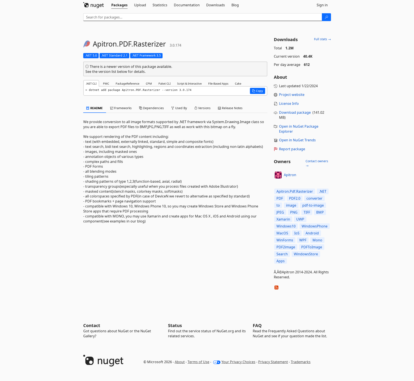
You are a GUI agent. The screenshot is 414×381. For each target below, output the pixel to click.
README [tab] (96, 108)
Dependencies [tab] (153, 108)
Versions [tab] (204, 108)
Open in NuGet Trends (297, 140)
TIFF (307, 212)
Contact (91, 325)
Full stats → (322, 39)
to (278, 205)
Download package (295, 112)
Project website (291, 94)
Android (312, 233)
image (291, 205)
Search (282, 254)
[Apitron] (278, 175)
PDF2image (285, 247)
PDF (279, 198)
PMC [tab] (106, 83)
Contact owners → (317, 163)
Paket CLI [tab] (164, 83)
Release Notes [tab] (232, 108)
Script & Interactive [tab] (189, 83)
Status (175, 325)
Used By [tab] (180, 108)
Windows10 (286, 226)
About (180, 361)
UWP (300, 219)
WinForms (284, 240)
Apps (280, 261)
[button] (257, 91)
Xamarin (283, 219)
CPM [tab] (149, 83)
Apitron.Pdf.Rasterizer (294, 191)
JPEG (280, 212)
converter (314, 198)
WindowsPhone (315, 226)
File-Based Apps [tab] (218, 83)
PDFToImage (311, 247)
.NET (322, 191)
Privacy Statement (273, 361)
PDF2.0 (294, 198)
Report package (292, 149)
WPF (302, 240)
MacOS (282, 233)
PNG (294, 212)
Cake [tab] (238, 83)
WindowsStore (306, 254)
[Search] (326, 17)
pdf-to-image (313, 205)
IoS (296, 233)
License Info (289, 103)
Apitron (290, 174)
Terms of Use (198, 361)
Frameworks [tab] (122, 108)
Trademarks (301, 361)
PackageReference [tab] (127, 83)
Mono (317, 240)
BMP (320, 212)
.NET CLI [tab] (91, 83)
